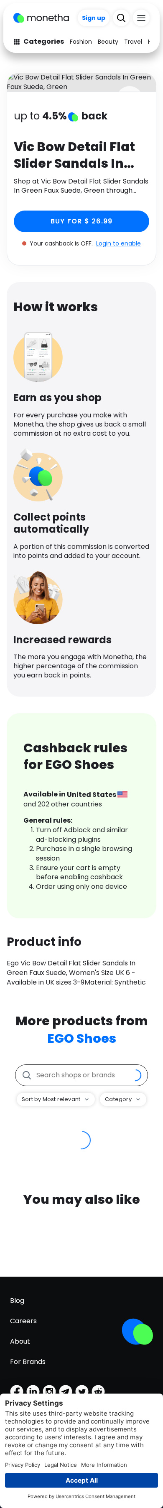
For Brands (28, 1362)
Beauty (108, 41)
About (20, 1341)
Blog (17, 1300)
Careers (23, 1321)
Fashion (81, 41)
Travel (133, 41)
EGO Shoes (81, 1038)
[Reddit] (98, 1391)
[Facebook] (16, 1391)
